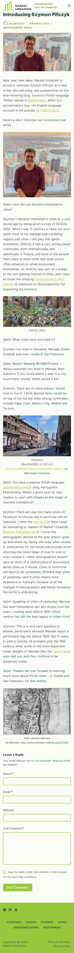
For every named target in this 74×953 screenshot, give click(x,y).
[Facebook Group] (15, 909)
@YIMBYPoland (47, 110)
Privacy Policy (62, 946)
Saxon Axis (61, 651)
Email (7, 792)
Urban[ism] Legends (26, 927)
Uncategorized (12, 27)
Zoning (62, 922)
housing (31, 922)
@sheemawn (37, 100)
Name (8, 773)
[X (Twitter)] (4, 909)
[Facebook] (10, 909)
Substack (9, 487)
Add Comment (13, 828)
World (28, 27)
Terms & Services (58, 941)
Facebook (25, 487)
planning (47, 922)
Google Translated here (21, 532)
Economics (14, 922)
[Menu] (69, 5)
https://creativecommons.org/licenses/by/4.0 (34, 468)
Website (8, 810)
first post (39, 522)
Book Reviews (52, 927)
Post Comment (17, 887)
